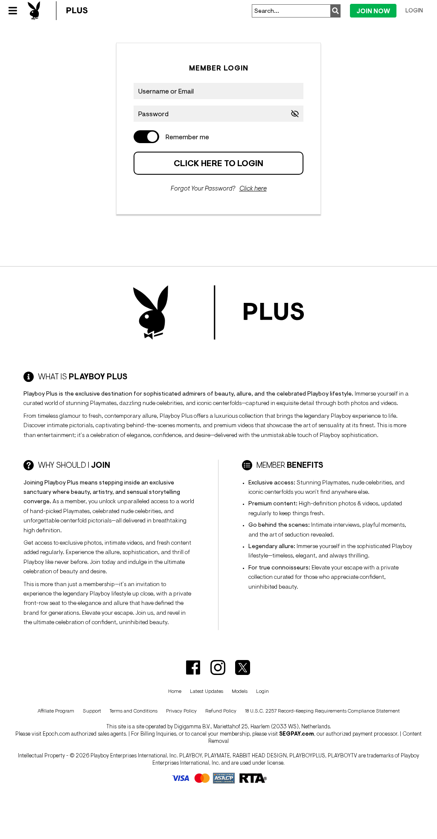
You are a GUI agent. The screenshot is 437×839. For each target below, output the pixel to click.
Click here (253, 188)
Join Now (373, 11)
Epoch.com (56, 733)
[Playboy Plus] (57, 10)
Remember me (187, 136)
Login (414, 10)
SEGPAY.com (296, 733)
